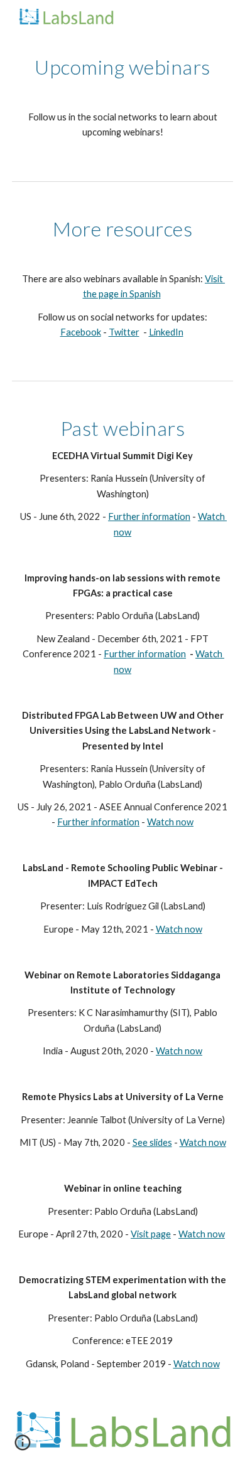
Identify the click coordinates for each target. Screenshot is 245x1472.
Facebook (80, 332)
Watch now (170, 822)
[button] (23, 1447)
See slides (152, 1142)
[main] (122, 98)
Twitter (124, 332)
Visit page (151, 1234)
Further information (149, 516)
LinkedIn (166, 332)
